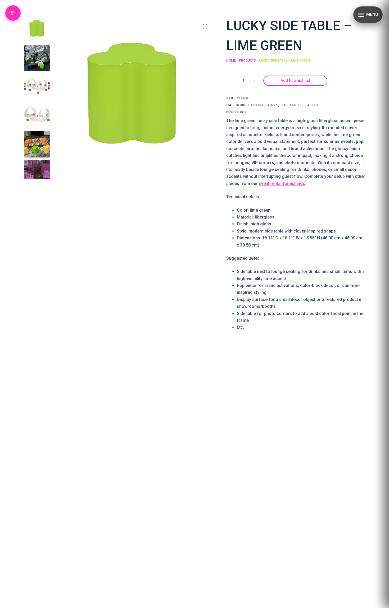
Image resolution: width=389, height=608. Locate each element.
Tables (311, 105)
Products (247, 60)
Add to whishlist (295, 80)
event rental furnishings (282, 183)
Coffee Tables (264, 105)
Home (231, 60)
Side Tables (292, 105)
